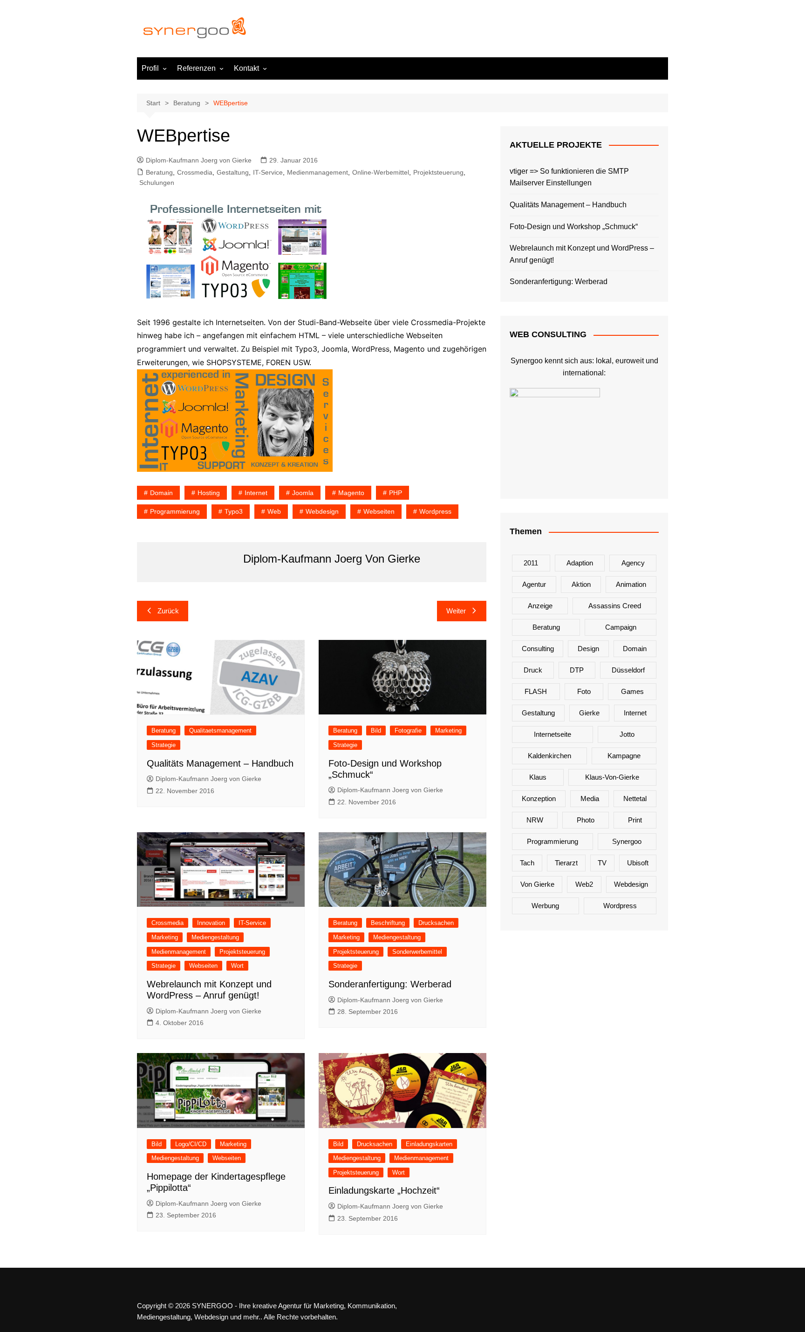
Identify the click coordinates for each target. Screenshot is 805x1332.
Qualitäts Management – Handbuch (220, 763)
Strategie (163, 744)
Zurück (168, 611)
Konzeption (539, 798)
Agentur (534, 584)
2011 (531, 563)
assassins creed (614, 606)
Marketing (448, 730)
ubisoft (637, 863)
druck (533, 670)
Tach (527, 863)
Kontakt (246, 68)
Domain (161, 492)
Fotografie (408, 730)
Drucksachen (436, 922)
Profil (150, 68)
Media (589, 798)
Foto (584, 691)
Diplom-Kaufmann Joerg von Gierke (199, 160)
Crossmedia (194, 172)
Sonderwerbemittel (417, 951)
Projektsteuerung (438, 172)
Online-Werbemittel (380, 172)
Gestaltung (233, 172)
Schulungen (156, 182)
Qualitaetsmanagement (220, 730)
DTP (577, 670)
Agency (633, 563)
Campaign (620, 627)
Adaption (579, 563)
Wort (237, 965)
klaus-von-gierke (612, 777)
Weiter (456, 611)
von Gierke (537, 884)
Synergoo (626, 841)
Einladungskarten (429, 1144)
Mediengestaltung (215, 937)
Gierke (589, 713)
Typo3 (234, 511)
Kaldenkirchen (549, 756)
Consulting (538, 648)
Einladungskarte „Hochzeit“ (384, 1190)
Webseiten (379, 511)
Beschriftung (388, 922)
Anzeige (540, 606)
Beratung (159, 172)
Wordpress (435, 511)
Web (274, 511)
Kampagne (624, 756)
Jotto (627, 734)
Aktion (581, 584)
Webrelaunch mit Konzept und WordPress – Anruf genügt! (582, 254)
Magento (351, 492)
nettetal (635, 798)
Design (588, 648)
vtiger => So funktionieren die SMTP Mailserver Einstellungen (569, 177)
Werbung (545, 906)
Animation (631, 584)
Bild (376, 730)
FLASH (536, 691)
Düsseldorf (628, 670)
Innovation (211, 922)
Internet (256, 492)
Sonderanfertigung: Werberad (389, 984)
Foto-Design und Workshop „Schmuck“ (574, 227)
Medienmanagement (317, 172)
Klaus (537, 777)
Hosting (209, 492)
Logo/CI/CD (190, 1144)
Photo (585, 820)
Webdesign (322, 511)
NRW (534, 820)
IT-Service (268, 172)
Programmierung (175, 511)
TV (602, 863)
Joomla (303, 492)
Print (635, 820)
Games (632, 691)
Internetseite (552, 734)
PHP (395, 492)
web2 (584, 884)
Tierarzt (566, 863)
